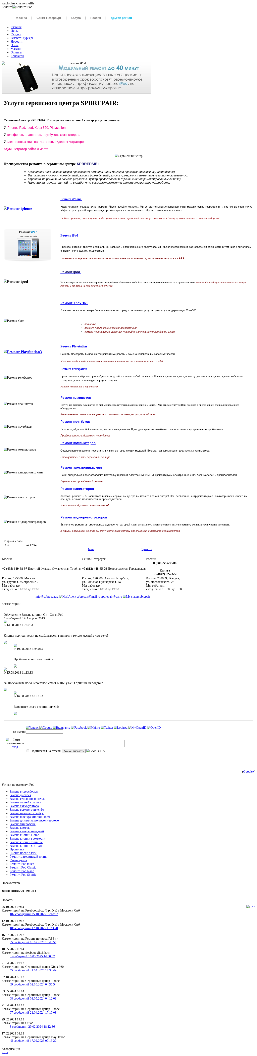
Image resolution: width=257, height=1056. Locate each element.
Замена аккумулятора (24, 806)
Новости (16, 41)
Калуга (76, 17)
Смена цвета (18, 860)
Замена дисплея (20, 795)
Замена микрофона (23, 824)
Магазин (16, 48)
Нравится (147, 549)
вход (15, 747)
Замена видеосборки (24, 791)
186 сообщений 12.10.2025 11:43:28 (34, 928)
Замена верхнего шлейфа (27, 809)
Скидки (16, 34)
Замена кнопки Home (24, 835)
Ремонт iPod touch (22, 863)
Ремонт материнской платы (28, 856)
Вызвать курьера (22, 38)
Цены (14, 30)
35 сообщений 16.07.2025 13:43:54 (33, 942)
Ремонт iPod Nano (22, 871)
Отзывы (16, 52)
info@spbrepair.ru (47, 596)
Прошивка (17, 849)
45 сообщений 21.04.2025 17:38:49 (33, 970)
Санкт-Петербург (49, 17)
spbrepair (144, 596)
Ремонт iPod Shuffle (23, 874)
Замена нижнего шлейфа (27, 813)
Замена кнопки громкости (27, 838)
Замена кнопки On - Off (26, 845)
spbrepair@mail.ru (88, 596)
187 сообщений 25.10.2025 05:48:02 (34, 914)
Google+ (248, 771)
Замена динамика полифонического (34, 820)
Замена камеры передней (27, 831)
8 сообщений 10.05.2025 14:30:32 (32, 956)
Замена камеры (20, 827)
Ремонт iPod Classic (23, 867)
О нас (14, 45)
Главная (16, 27)
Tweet (91, 549)
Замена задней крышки (25, 802)
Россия (95, 17)
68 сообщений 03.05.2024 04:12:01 (33, 998)
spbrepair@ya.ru (111, 596)
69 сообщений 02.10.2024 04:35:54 (33, 984)
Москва (21, 17)
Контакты (17, 56)
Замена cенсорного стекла (27, 798)
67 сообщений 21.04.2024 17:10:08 (33, 1012)
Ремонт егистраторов (83, 517)
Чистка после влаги (23, 853)
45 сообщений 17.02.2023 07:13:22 (33, 1040)
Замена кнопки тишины (26, 842)
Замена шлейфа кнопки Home (30, 816)
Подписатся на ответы (45, 751)
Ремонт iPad (69, 235)
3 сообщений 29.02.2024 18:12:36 (32, 1026)
